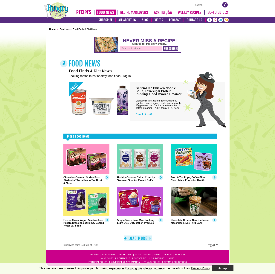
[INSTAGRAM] (226, 19)
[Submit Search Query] (225, 4)
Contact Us (194, 20)
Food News (105, 12)
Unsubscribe (156, 258)
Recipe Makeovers (134, 12)
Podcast (175, 20)
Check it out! (144, 114)
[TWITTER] (220, 19)
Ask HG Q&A (163, 12)
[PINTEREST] (215, 19)
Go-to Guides (143, 254)
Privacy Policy (152, 262)
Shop (145, 20)
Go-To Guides (217, 12)
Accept (222, 268)
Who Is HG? (107, 258)
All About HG (127, 20)
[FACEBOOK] (209, 19)
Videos (159, 20)
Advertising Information (125, 262)
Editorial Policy (97, 262)
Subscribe (105, 20)
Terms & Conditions (175, 262)
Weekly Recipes (189, 12)
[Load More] (138, 239)
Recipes (83, 12)
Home (171, 258)
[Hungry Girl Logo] (56, 10)
